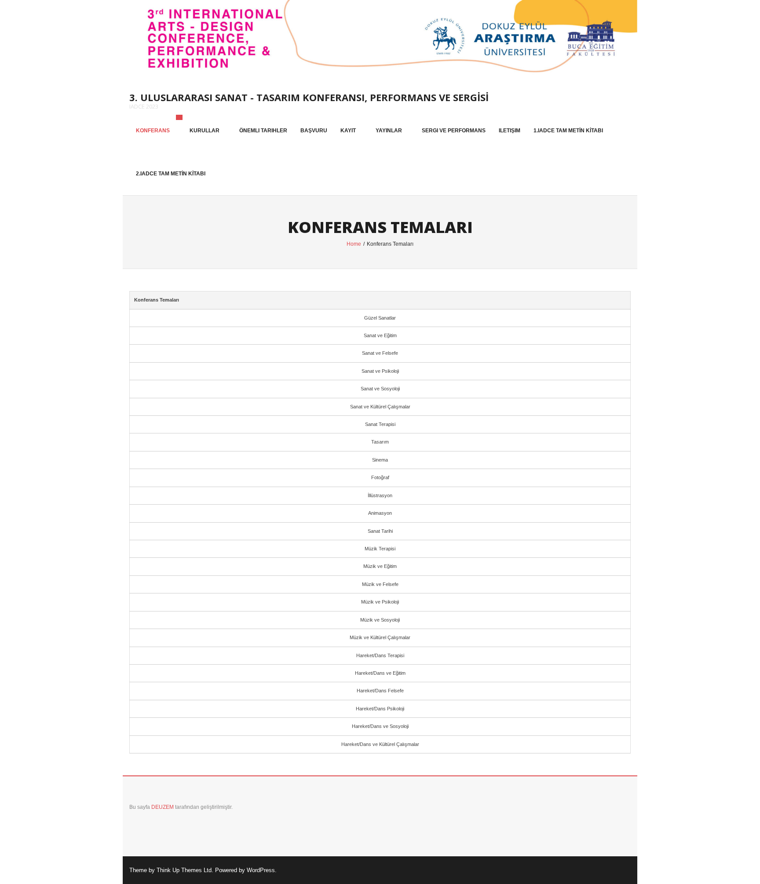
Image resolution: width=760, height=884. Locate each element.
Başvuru (313, 130)
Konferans (153, 130)
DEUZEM (163, 807)
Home (354, 244)
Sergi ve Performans (454, 130)
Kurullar (204, 130)
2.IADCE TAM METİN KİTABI (170, 174)
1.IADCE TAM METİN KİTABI (568, 130)
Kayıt (348, 130)
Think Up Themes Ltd (184, 870)
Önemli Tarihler (263, 130)
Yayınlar (389, 130)
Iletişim (509, 130)
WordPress (261, 870)
